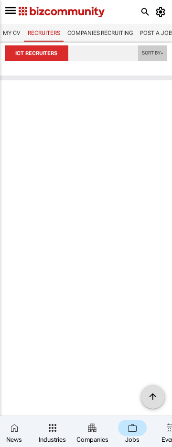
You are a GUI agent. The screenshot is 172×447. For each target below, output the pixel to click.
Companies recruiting (99, 33)
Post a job (156, 33)
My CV (12, 33)
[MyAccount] (162, 12)
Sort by (152, 52)
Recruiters (44, 33)
